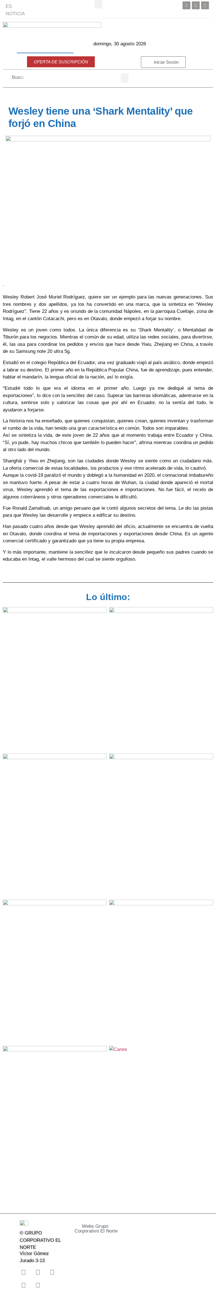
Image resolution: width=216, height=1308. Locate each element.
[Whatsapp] (37, 1285)
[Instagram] (52, 1272)
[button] (125, 78)
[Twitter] (196, 5)
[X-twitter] (37, 1272)
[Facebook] (186, 5)
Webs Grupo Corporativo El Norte (96, 1229)
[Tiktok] (23, 1285)
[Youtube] (205, 5)
